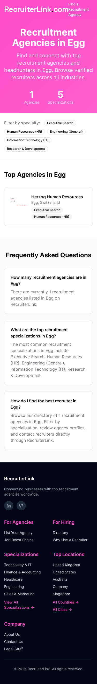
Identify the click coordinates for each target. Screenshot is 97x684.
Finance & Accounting (22, 572)
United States (64, 572)
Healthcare (13, 579)
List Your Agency (18, 532)
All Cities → (62, 609)
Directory (60, 532)
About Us (12, 634)
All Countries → (66, 602)
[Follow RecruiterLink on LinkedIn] (8, 505)
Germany (60, 586)
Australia (60, 579)
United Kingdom (66, 565)
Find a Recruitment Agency (78, 9)
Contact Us (13, 641)
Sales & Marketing (19, 594)
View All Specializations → (19, 604)
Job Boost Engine (19, 540)
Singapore (61, 594)
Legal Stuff (13, 649)
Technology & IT (18, 565)
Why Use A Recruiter (70, 540)
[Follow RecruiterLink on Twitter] (21, 505)
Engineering (14, 586)
